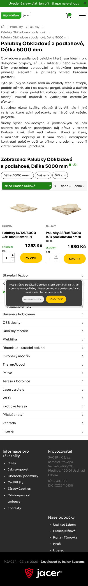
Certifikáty (15, 482)
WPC (7, 398)
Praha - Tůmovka (65, 537)
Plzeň (57, 544)
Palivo (7, 373)
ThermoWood (14, 364)
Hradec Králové (64, 531)
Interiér (9, 431)
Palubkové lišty (19, 307)
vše (74, 164)
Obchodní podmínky (23, 476)
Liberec (58, 550)
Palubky (33, 27)
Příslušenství (13, 415)
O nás (12, 463)
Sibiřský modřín (15, 331)
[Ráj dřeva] (3, 27)
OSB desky (11, 323)
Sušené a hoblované (19, 314)
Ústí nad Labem (64, 525)
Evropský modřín (16, 356)
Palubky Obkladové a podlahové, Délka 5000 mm (35, 37)
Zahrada (9, 423)
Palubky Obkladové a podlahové (23, 32)
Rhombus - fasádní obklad (24, 348)
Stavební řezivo (15, 275)
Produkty (16, 27)
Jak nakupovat (18, 469)
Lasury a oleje (13, 390)
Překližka (10, 339)
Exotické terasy (15, 406)
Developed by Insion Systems (63, 562)
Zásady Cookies (19, 489)
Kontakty (14, 508)
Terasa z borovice (16, 381)
